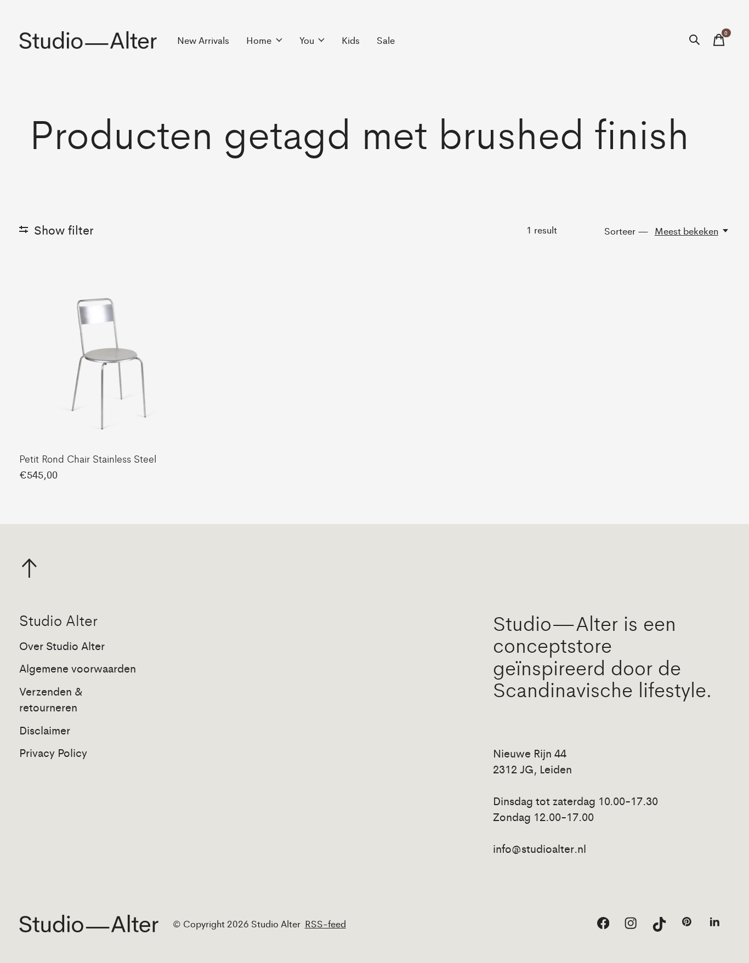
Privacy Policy (53, 752)
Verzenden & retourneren (51, 699)
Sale (386, 40)
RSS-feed (325, 923)
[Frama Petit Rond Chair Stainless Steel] (103, 358)
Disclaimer (44, 730)
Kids (351, 40)
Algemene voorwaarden (77, 668)
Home (258, 40)
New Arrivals (203, 40)
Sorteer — (626, 230)
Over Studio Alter (62, 645)
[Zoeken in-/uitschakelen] (695, 40)
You (306, 40)
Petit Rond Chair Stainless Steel (87, 458)
